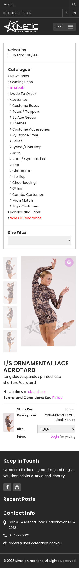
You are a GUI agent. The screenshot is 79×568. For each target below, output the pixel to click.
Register (10, 13)
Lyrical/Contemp (27, 147)
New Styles (19, 75)
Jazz (16, 152)
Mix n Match (22, 200)
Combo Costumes (28, 194)
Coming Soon (21, 81)
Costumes (19, 99)
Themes (19, 123)
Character (21, 170)
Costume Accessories (31, 129)
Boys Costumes (25, 206)
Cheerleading (24, 182)
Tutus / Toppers (26, 111)
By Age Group (24, 117)
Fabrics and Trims (25, 212)
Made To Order (23, 93)
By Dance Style (25, 135)
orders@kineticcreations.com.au (35, 543)
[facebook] (7, 487)
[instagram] (17, 487)
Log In (26, 13)
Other (17, 188)
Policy (57, 397)
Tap (15, 164)
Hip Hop (19, 176)
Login (55, 436)
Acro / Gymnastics (28, 158)
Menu (59, 26)
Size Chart (37, 391)
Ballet (17, 141)
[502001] (10, 268)
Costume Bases (25, 105)
